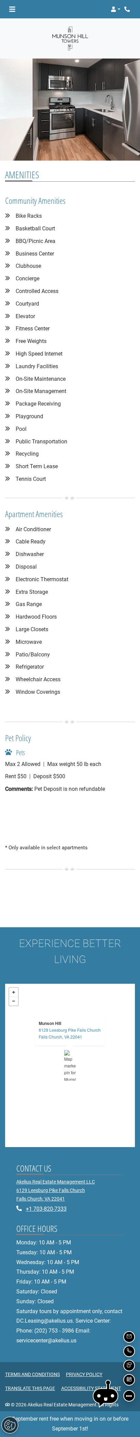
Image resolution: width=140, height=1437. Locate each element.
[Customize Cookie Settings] (9, 1425)
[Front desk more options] (129, 1396)
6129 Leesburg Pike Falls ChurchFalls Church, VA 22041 (70, 1033)
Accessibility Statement (91, 1388)
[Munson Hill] (70, 1065)
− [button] (13, 1001)
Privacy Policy (84, 1374)
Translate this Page (30, 1388)
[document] (70, 1065)
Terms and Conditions (32, 1374)
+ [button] (13, 992)
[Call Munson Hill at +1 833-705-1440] (128, 9)
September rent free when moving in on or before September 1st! (70, 1424)
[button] (115, 9)
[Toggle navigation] (12, 9)
